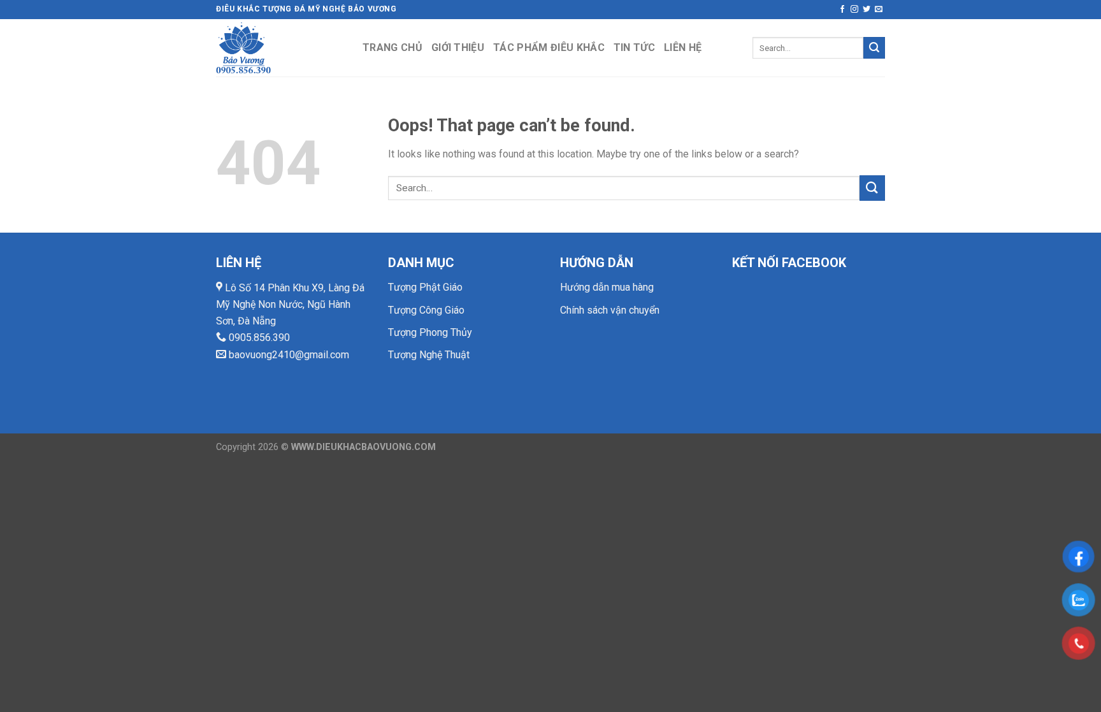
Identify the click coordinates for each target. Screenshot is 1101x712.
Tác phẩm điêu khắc (549, 47)
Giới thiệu (457, 47)
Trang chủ (392, 47)
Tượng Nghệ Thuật (429, 355)
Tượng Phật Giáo (425, 287)
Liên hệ (683, 47)
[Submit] (874, 48)
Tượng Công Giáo (426, 310)
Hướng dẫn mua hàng (607, 287)
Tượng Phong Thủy (430, 332)
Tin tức (634, 47)
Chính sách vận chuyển (609, 310)
